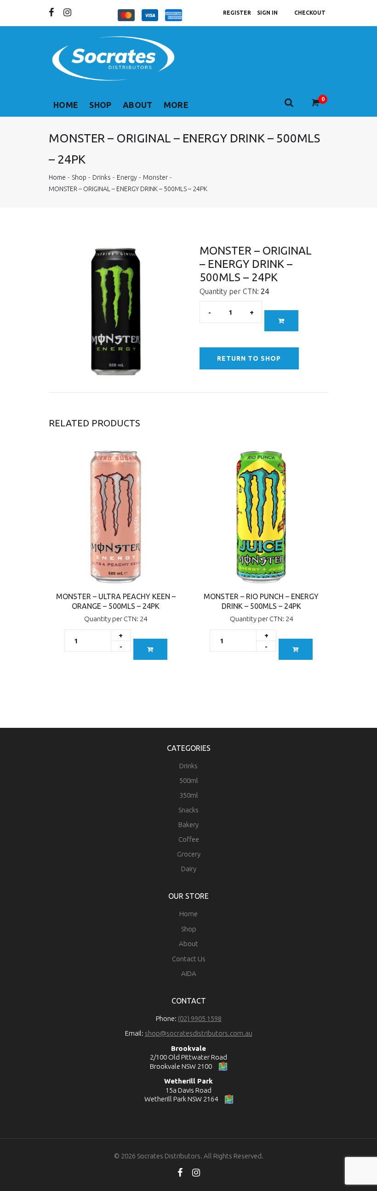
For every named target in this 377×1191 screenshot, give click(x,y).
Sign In (267, 13)
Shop (100, 104)
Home (65, 104)
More (176, 104)
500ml (188, 780)
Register (237, 13)
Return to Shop (249, 358)
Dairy (188, 869)
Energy (127, 177)
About (138, 104)
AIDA (188, 973)
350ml (188, 795)
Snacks (188, 810)
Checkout (310, 13)
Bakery (188, 824)
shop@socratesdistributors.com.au (198, 1033)
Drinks (101, 177)
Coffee (188, 839)
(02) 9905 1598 (200, 1018)
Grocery (188, 854)
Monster (155, 177)
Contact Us (189, 959)
